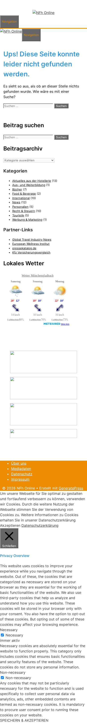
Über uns (18, 463)
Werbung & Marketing (27, 219)
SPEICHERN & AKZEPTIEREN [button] (24, 720)
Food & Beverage (24, 193)
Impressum (20, 479)
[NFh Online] (43, 12)
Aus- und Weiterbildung (28, 185)
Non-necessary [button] (12, 672)
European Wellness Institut (31, 244)
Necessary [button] (9, 630)
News (16, 202)
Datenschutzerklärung (39, 525)
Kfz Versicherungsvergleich (31, 252)
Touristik (18, 215)
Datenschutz (21, 474)
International (21, 198)
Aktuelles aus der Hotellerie (31, 180)
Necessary (14, 635)
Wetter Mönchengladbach (38, 275)
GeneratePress (71, 488)
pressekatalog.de (24, 248)
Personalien (20, 206)
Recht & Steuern (23, 211)
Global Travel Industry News (31, 239)
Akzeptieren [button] (10, 525)
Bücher (17, 189)
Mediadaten (21, 468)
